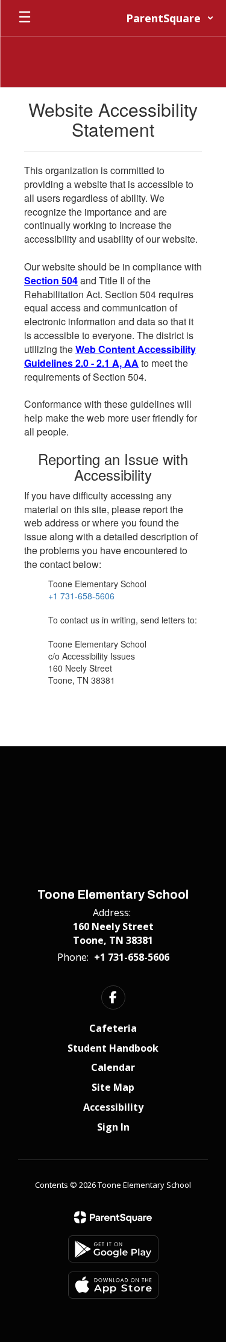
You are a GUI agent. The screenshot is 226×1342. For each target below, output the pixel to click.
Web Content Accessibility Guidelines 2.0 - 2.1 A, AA (110, 356)
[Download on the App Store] (113, 1285)
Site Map (113, 1087)
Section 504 (51, 280)
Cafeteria (113, 1028)
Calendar (113, 1067)
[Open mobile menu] (25, 18)
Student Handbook (113, 1048)
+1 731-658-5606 (81, 596)
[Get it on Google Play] (113, 1248)
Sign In (113, 1127)
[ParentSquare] (113, 1217)
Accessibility (113, 1107)
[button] (170, 18)
